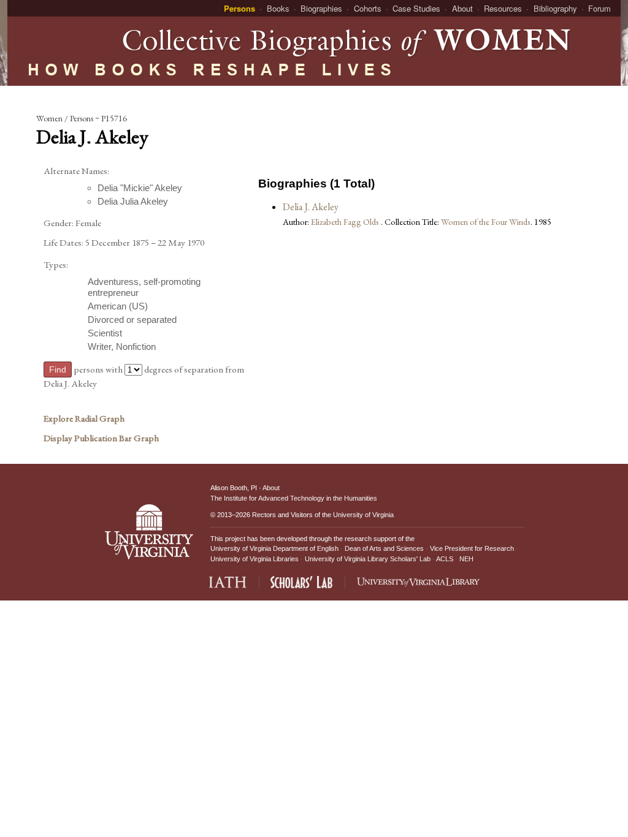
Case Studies (416, 8)
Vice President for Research (472, 548)
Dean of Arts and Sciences (384, 548)
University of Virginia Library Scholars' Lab (368, 558)
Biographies (321, 8)
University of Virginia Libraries (254, 558)
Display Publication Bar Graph (101, 438)
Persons (239, 8)
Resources (503, 8)
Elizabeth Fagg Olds (346, 221)
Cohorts (367, 8)
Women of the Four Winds (485, 221)
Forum (599, 8)
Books (278, 8)
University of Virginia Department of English (274, 548)
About (462, 8)
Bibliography (555, 8)
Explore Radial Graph (84, 418)
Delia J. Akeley (311, 206)
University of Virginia (363, 514)
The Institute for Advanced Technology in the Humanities (293, 498)
